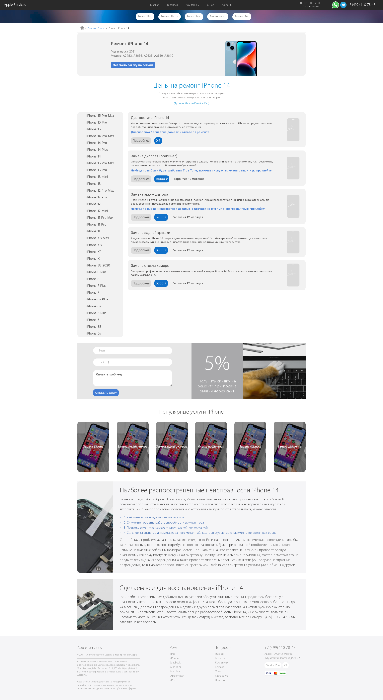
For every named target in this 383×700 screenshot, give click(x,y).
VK (285, 665)
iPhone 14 (94, 156)
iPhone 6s (94, 306)
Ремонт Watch (217, 16)
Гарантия (172, 5)
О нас (210, 5)
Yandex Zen (273, 665)
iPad (172, 653)
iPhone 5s (94, 333)
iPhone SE (94, 327)
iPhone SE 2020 (98, 265)
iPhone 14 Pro (97, 143)
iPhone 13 (94, 184)
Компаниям (192, 5)
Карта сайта (221, 675)
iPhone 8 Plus (97, 272)
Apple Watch (177, 675)
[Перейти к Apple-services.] (82, 29)
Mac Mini (175, 667)
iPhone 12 (94, 204)
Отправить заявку (106, 392)
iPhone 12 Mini (97, 211)
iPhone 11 (93, 231)
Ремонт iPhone (169, 16)
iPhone (174, 658)
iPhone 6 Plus (97, 313)
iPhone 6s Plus (97, 299)
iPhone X (93, 258)
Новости (220, 680)
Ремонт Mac (194, 16)
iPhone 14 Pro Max (100, 136)
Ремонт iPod (242, 16)
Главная (154, 5)
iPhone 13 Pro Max (100, 163)
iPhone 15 (94, 129)
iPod (173, 680)
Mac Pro (175, 671)
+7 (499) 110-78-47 (361, 5)
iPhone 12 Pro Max (100, 190)
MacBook (175, 662)
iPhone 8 (93, 279)
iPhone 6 (93, 320)
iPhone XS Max (98, 238)
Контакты (227, 5)
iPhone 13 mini (97, 177)
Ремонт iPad (145, 16)
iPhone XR (94, 252)
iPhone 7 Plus (96, 286)
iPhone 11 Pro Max (100, 218)
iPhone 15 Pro (97, 122)
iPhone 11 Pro (96, 224)
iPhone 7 (93, 292)
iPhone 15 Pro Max (100, 116)
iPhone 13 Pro (97, 170)
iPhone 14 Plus (97, 149)
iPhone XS (94, 245)
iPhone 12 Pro (97, 197)
